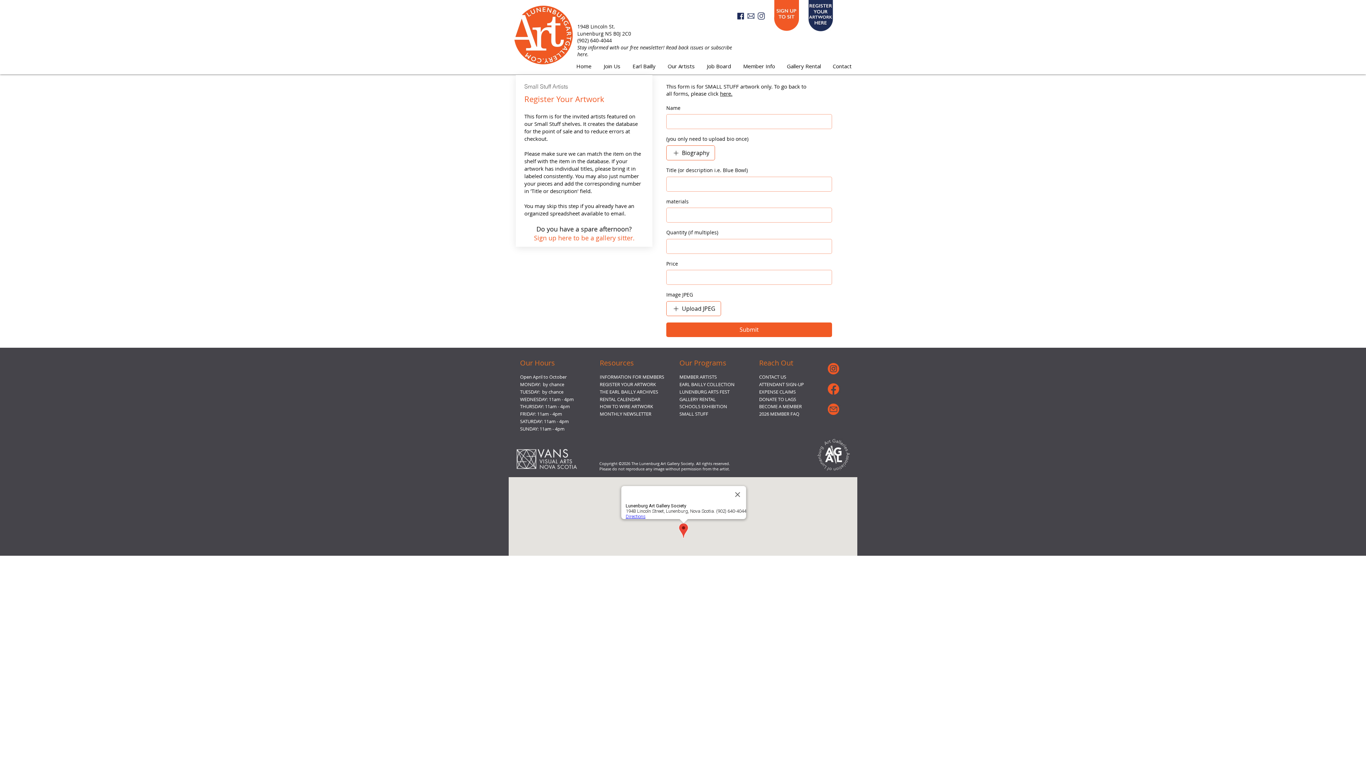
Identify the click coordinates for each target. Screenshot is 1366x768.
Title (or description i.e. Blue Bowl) (707, 170)
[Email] (751, 16)
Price (672, 263)
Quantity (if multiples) (692, 232)
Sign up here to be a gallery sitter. (584, 238)
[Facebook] (740, 16)
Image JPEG (679, 294)
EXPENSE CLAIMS (777, 392)
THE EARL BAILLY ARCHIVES (629, 392)
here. (726, 93)
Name (673, 108)
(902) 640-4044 (594, 40)
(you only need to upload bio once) (707, 138)
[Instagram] (761, 16)
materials (677, 201)
